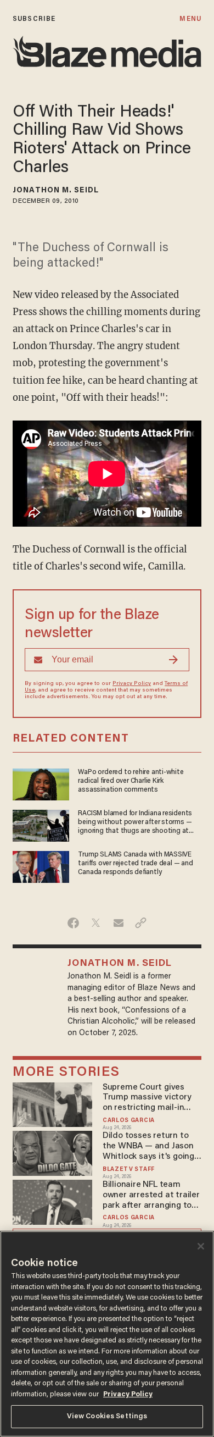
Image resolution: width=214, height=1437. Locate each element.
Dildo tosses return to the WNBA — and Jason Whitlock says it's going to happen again (148, 1146)
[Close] (201, 1246)
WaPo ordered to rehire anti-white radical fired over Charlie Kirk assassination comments (130, 781)
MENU (190, 19)
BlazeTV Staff (129, 1170)
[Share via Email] (118, 923)
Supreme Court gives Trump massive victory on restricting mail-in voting (147, 1098)
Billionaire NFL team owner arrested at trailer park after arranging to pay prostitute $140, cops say (151, 1195)
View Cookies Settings (107, 1416)
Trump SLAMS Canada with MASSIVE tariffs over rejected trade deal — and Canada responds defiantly (135, 863)
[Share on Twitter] (96, 923)
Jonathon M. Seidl (56, 191)
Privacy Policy (131, 684)
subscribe (34, 19)
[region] (107, 1334)
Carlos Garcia (129, 1121)
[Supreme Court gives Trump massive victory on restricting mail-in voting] (52, 1103)
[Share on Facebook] (73, 923)
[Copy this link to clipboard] (141, 923)
